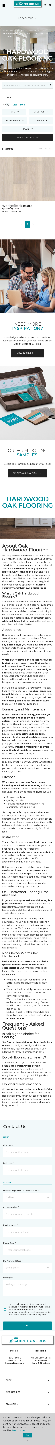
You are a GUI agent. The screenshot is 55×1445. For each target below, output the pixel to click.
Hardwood (34, 30)
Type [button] (12, 112)
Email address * (10, 1225)
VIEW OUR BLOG (25, 353)
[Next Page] (33, 224)
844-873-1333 (14, 1360)
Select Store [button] (25, 18)
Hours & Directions (14, 1363)
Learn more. (18, 1430)
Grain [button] (25, 129)
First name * (9, 1145)
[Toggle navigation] (4, 5)
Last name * (8, 1163)
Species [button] (39, 120)
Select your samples (25, 473)
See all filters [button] (25, 137)
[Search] (50, 85)
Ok (27, 1435)
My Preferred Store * (12, 1261)
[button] (7, 104)
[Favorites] (45, 5)
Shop (9, 1380)
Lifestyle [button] (39, 112)
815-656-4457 (41, 1360)
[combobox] (25, 85)
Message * (8, 1277)
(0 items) (50, 5)
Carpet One (7, 30)
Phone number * (11, 1207)
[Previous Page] (22, 224)
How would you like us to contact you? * (21, 1191)
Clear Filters (19, 104)
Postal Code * (9, 1243)
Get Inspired (13, 1392)
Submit (27, 1325)
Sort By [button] (43, 148)
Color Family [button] (12, 120)
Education (12, 1404)
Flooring (21, 30)
